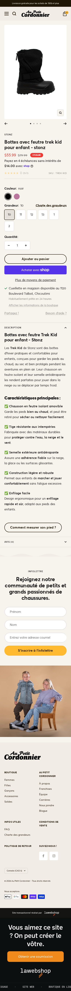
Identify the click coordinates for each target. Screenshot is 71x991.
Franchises (45, 788)
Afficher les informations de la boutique (33, 305)
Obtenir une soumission (35, 956)
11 (21, 214)
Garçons (9, 790)
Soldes (8, 801)
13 (43, 214)
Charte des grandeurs (51, 205)
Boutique (10, 772)
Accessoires (11, 796)
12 (31, 214)
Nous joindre (46, 805)
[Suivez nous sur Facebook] (43, 856)
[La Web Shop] (50, 913)
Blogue (43, 810)
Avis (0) (9, 541)
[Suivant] (65, 123)
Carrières (44, 799)
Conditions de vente (48, 823)
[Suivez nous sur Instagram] (54, 856)
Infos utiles (12, 821)
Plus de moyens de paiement (35, 280)
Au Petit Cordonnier (47, 774)
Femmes (9, 779)
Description (12, 327)
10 (9, 214)
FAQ (7, 829)
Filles (7, 785)
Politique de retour (17, 846)
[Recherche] (14, 14)
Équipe (43, 794)
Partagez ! (11, 313)
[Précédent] (5, 123)
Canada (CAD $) (14, 870)
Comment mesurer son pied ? (33, 527)
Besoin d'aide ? (56, 313)
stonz (8, 134)
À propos (44, 783)
